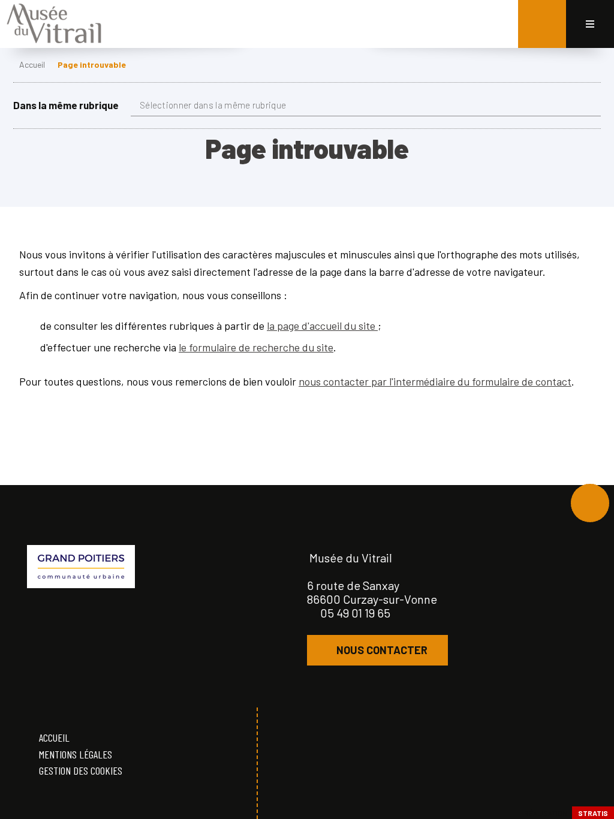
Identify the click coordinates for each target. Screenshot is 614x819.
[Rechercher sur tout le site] (542, 24)
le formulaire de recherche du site (256, 347)
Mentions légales (75, 754)
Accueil (32, 64)
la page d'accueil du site (322, 325)
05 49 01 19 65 (355, 613)
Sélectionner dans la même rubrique (213, 105)
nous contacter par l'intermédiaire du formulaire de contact (435, 381)
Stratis (593, 813)
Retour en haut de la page (590, 503)
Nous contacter (382, 650)
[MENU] (590, 24)
